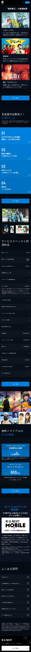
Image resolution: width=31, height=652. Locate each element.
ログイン (27, 2)
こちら (25, 293)
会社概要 (7, 643)
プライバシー (12, 643)
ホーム (3, 643)
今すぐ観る (15, 98)
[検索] (23, 2)
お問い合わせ (19, 643)
